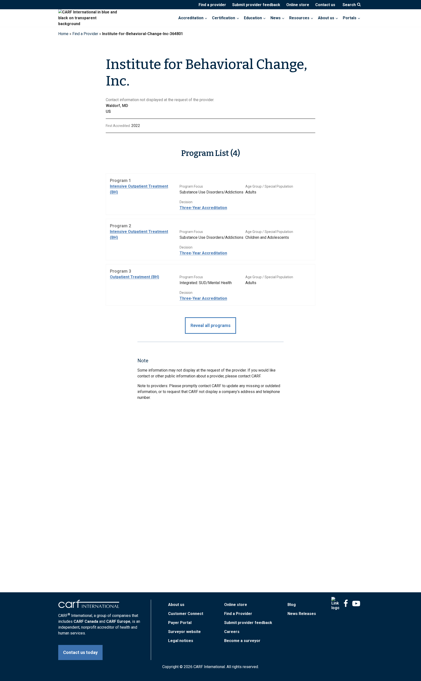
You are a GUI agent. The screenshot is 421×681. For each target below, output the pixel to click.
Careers (231, 631)
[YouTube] (356, 603)
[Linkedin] (335, 603)
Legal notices (180, 640)
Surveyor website (184, 631)
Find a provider (212, 4)
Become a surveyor (242, 640)
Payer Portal (179, 622)
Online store (297, 4)
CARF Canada (86, 621)
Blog (291, 604)
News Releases (301, 613)
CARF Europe (118, 621)
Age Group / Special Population (269, 186)
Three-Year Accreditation (203, 207)
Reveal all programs (210, 325)
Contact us (325, 4)
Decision (186, 202)
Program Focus (191, 186)
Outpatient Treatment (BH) (134, 277)
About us (176, 604)
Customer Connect (185, 613)
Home (63, 33)
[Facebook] (346, 603)
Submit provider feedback (256, 4)
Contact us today (80, 652)
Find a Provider (85, 33)
